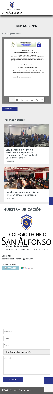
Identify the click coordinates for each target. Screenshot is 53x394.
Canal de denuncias (9, 265)
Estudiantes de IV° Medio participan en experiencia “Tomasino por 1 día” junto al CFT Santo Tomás (21, 153)
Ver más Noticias (9, 108)
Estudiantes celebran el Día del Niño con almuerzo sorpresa (22, 193)
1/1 (12, 100)
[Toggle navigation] (49, 7)
